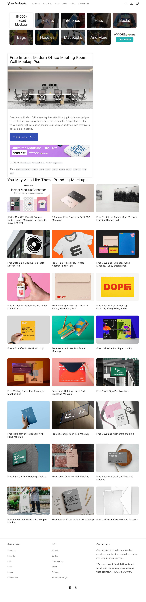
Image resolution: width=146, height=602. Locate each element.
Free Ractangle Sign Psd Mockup (70, 433)
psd (80, 169)
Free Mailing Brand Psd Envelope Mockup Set (25, 392)
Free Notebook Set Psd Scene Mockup (69, 350)
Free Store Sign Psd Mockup (112, 391)
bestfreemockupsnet (23, 169)
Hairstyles (11, 556)
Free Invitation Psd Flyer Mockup (114, 348)
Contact (55, 556)
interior (48, 169)
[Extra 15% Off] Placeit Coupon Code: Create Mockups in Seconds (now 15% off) (26, 220)
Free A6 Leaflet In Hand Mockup (25, 348)
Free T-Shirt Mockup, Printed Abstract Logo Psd (68, 264)
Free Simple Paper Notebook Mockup (73, 519)
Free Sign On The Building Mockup (26, 476)
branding (35, 169)
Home (9, 567)
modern (69, 169)
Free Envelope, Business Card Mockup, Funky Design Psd (113, 264)
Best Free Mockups (38, 163)
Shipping (56, 572)
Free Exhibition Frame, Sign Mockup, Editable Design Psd (117, 218)
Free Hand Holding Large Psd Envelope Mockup (68, 392)
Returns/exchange (59, 577)
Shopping (11, 550)
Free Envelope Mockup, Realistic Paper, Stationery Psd (70, 307)
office (75, 169)
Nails (9, 561)
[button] (126, 3)
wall (11, 173)
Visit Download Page (24, 137)
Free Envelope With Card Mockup (115, 433)
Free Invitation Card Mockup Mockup (117, 519)
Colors (10, 572)
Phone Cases (12, 577)
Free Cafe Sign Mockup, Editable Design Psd (25, 264)
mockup (62, 169)
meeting (55, 169)
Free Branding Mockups (54, 163)
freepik (41, 169)
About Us (56, 550)
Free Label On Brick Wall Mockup (70, 476)
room (84, 169)
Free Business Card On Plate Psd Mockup (114, 478)
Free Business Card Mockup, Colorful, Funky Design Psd (112, 307)
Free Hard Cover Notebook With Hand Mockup (25, 435)
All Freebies (26, 163)
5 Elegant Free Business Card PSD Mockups (71, 218)
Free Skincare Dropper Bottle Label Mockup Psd (27, 307)
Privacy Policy (57, 561)
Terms (54, 567)
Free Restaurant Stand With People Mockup (27, 521)
